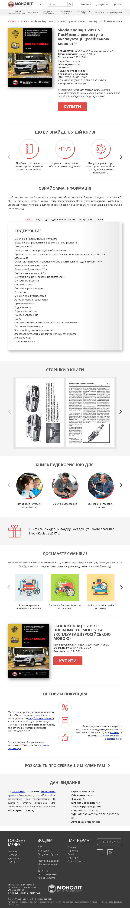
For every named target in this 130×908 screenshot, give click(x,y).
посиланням (18, 791)
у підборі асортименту (41, 718)
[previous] (9, 156)
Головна (12, 851)
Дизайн (71, 854)
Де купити (102, 4)
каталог (114, 732)
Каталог (12, 21)
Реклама (72, 847)
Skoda (23, 21)
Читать (30, 57)
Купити (72, 106)
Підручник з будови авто (48, 12)
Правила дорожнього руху (16, 12)
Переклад (72, 850)
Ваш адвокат (33, 12)
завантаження (113, 738)
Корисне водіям (46, 877)
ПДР (40, 847)
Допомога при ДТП (84, 12)
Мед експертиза (114, 12)
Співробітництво (76, 861)
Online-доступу (110, 735)
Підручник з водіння (66, 12)
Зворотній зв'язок (109, 841)
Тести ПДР (99, 12)
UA (40, 4)
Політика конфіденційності (40, 899)
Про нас (117, 4)
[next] (120, 156)
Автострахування (47, 874)
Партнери (72, 857)
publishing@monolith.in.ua (38, 724)
